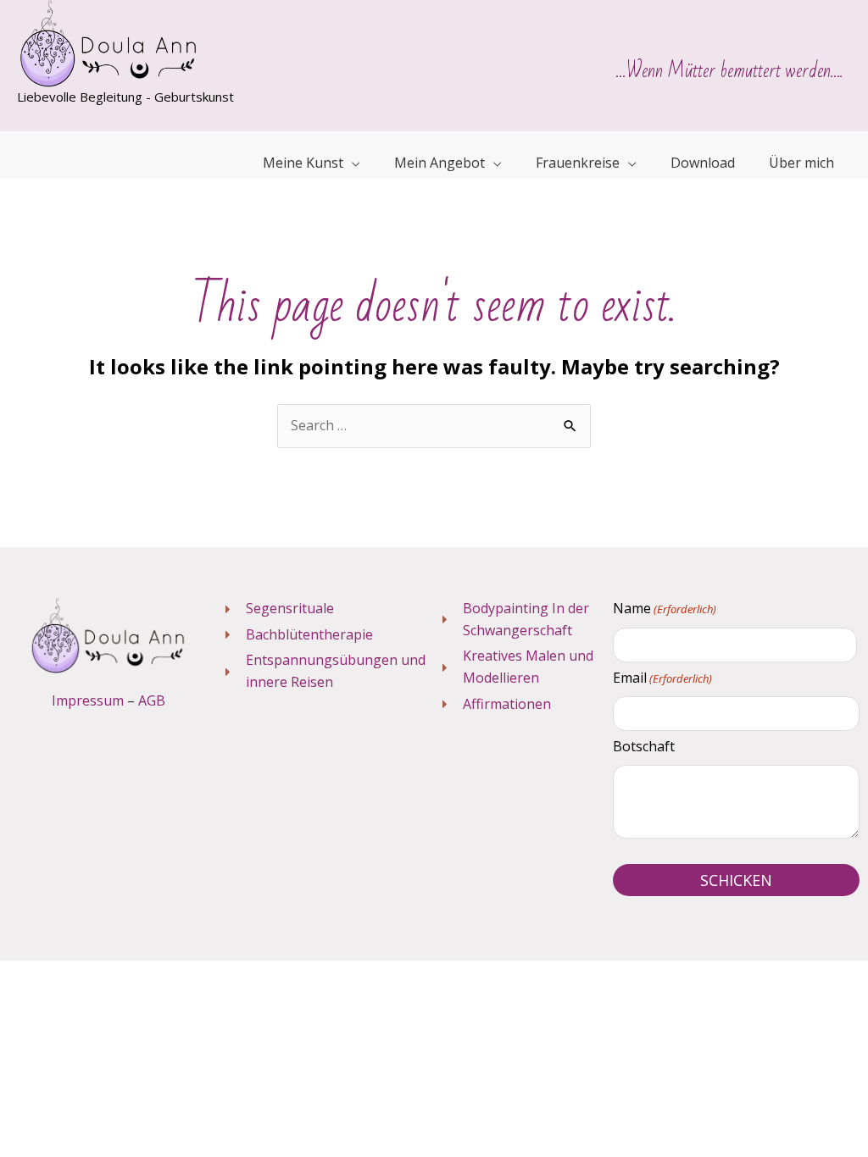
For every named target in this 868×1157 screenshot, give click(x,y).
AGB (151, 700)
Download (702, 162)
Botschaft (644, 746)
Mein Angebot (439, 162)
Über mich (801, 162)
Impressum (88, 700)
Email (662, 677)
